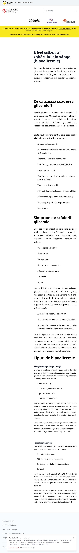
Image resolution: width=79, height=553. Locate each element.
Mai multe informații (27, 548)
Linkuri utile (8, 521)
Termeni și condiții (9, 529)
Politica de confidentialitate (13, 533)
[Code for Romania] (34, 21)
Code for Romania (9, 525)
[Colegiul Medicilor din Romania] (51, 21)
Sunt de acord (14, 548)
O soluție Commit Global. (23, 2)
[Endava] (69, 21)
